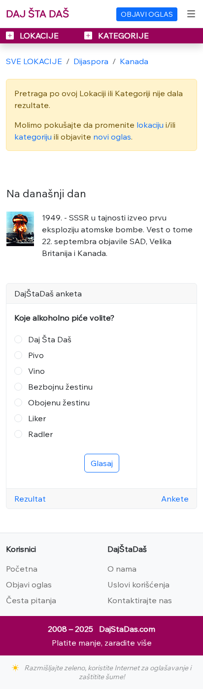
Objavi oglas (29, 584)
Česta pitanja (31, 600)
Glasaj (102, 463)
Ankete (175, 499)
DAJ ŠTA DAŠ (37, 13)
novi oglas (112, 137)
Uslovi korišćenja (138, 584)
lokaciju (150, 125)
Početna (21, 569)
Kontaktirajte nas (139, 600)
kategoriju (33, 137)
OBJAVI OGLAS (147, 14)
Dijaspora (90, 61)
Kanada (134, 61)
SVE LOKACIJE (34, 61)
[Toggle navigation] (191, 14)
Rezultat (30, 499)
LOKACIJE (39, 35)
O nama (121, 569)
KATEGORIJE (122, 35)
